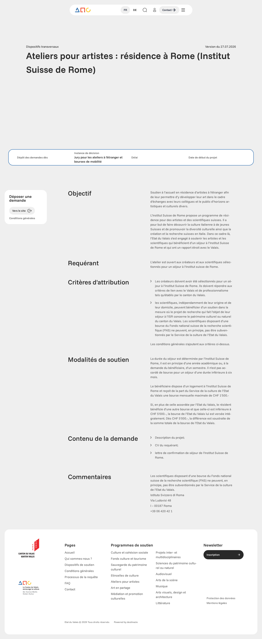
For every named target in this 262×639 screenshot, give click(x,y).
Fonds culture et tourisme (128, 558)
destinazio (132, 622)
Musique (162, 586)
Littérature (163, 603)
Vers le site (19, 210)
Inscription (213, 554)
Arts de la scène (167, 580)
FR (125, 10)
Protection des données (221, 598)
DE (135, 10)
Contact (167, 10)
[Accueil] (83, 10)
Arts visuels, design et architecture (171, 594)
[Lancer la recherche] (145, 10)
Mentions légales (217, 603)
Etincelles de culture (125, 575)
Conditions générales (22, 218)
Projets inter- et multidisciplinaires (168, 555)
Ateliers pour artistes (125, 581)
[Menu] (183, 10)
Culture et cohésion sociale (129, 552)
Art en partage (120, 588)
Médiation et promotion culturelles (127, 596)
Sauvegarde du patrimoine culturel (129, 567)
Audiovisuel (164, 574)
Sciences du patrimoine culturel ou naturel (176, 565)
